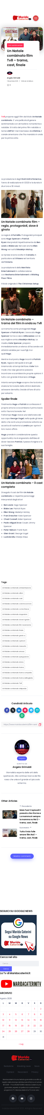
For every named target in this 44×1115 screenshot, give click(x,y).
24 (3, 1031)
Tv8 (3, 116)
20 (22, 1025)
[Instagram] (31, 1098)
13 (22, 1020)
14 (28, 1020)
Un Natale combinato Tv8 (12, 683)
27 (22, 1031)
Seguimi (22, 758)
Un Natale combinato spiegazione (15, 657)
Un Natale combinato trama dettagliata (17, 678)
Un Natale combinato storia (12, 662)
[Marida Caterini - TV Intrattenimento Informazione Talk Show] (22, 17)
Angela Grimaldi (13, 78)
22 (34, 1025)
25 (10, 1031)
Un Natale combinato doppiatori (14, 614)
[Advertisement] (22, 887)
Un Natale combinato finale (12, 630)
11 (9, 1020)
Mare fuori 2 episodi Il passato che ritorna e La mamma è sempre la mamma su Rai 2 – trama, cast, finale (30, 816)
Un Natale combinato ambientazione (16, 588)
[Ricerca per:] (19, 963)
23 (41, 1025)
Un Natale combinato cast (12, 598)
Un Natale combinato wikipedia (14, 688)
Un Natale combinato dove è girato (15, 620)
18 (10, 1025)
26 (16, 1031)
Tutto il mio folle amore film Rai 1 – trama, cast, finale (29, 834)
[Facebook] (13, 1098)
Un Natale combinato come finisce (15, 609)
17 (3, 1025)
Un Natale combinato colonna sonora (16, 604)
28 (28, 1031)
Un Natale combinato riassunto (14, 646)
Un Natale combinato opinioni (13, 641)
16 (41, 1020)
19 (16, 1025)
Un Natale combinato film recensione (16, 625)
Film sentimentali (15, 45)
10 (3, 1020)
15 (35, 1020)
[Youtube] (22, 1098)
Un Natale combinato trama (13, 667)
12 (16, 1020)
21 (28, 1025)
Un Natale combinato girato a (13, 635)
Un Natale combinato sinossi (13, 651)
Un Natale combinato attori (12, 593)
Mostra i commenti (22, 856)
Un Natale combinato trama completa (17, 673)
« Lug (21, 1044)
